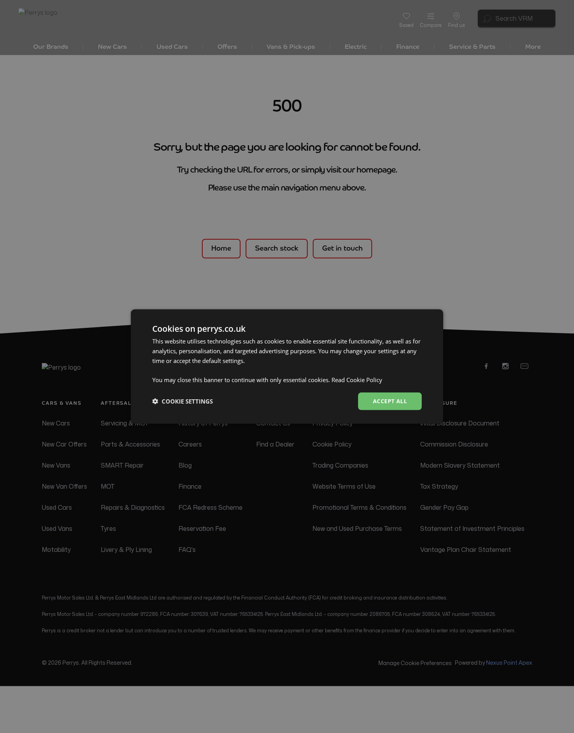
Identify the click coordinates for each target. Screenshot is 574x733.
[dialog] (287, 367)
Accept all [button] (390, 401)
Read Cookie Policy (357, 380)
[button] (182, 401)
